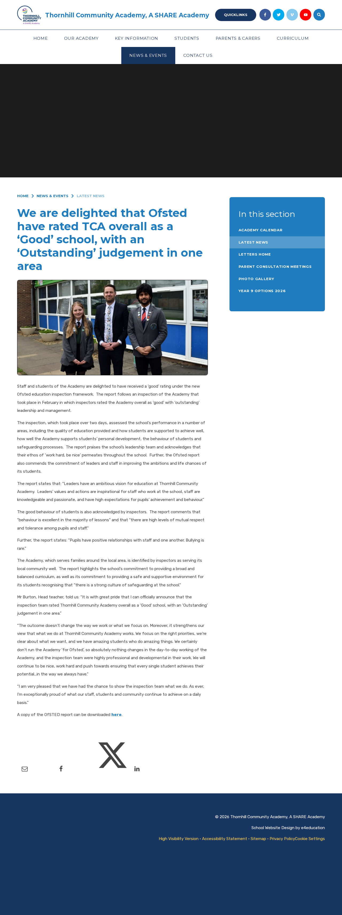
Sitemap (258, 838)
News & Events (52, 196)
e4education (313, 827)
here (116, 714)
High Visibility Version (179, 838)
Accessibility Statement (224, 838)
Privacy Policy (282, 838)
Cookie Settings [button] (310, 838)
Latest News (90, 196)
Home (23, 196)
